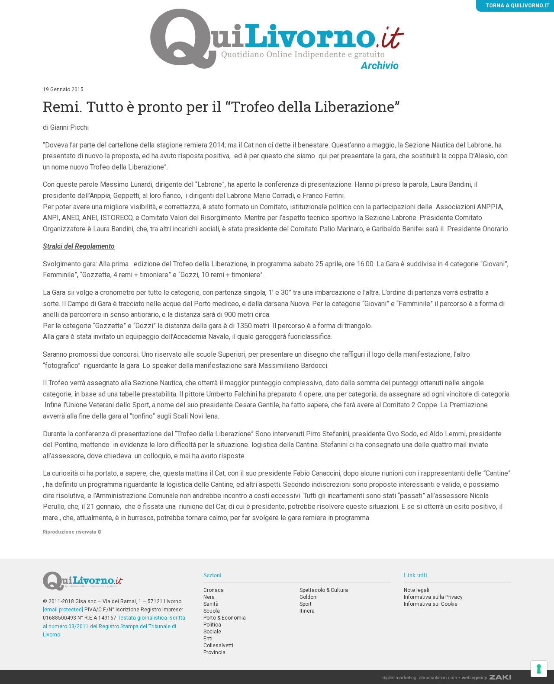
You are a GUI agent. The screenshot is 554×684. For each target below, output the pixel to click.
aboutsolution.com (438, 677)
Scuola (211, 611)
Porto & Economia (224, 618)
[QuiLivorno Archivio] (277, 38)
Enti (208, 639)
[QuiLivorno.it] (116, 585)
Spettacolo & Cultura (324, 590)
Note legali (416, 590)
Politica (212, 625)
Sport (306, 604)
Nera (209, 597)
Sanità (211, 604)
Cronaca (213, 590)
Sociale (212, 632)
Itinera (307, 611)
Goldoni (309, 597)
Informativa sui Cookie (430, 604)
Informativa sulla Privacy (433, 597)
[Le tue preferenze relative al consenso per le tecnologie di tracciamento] (539, 669)
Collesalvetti (218, 645)
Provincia (214, 652)
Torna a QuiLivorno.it (517, 6)
